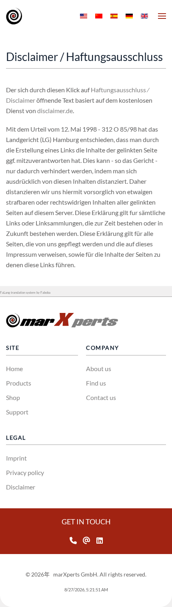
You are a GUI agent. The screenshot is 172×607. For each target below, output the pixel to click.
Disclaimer (20, 487)
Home (14, 368)
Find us (96, 383)
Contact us (101, 397)
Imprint (16, 458)
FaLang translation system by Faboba (25, 292)
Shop (13, 397)
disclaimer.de (55, 110)
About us (98, 368)
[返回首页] (14, 16)
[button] (162, 16)
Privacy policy (25, 472)
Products (18, 383)
